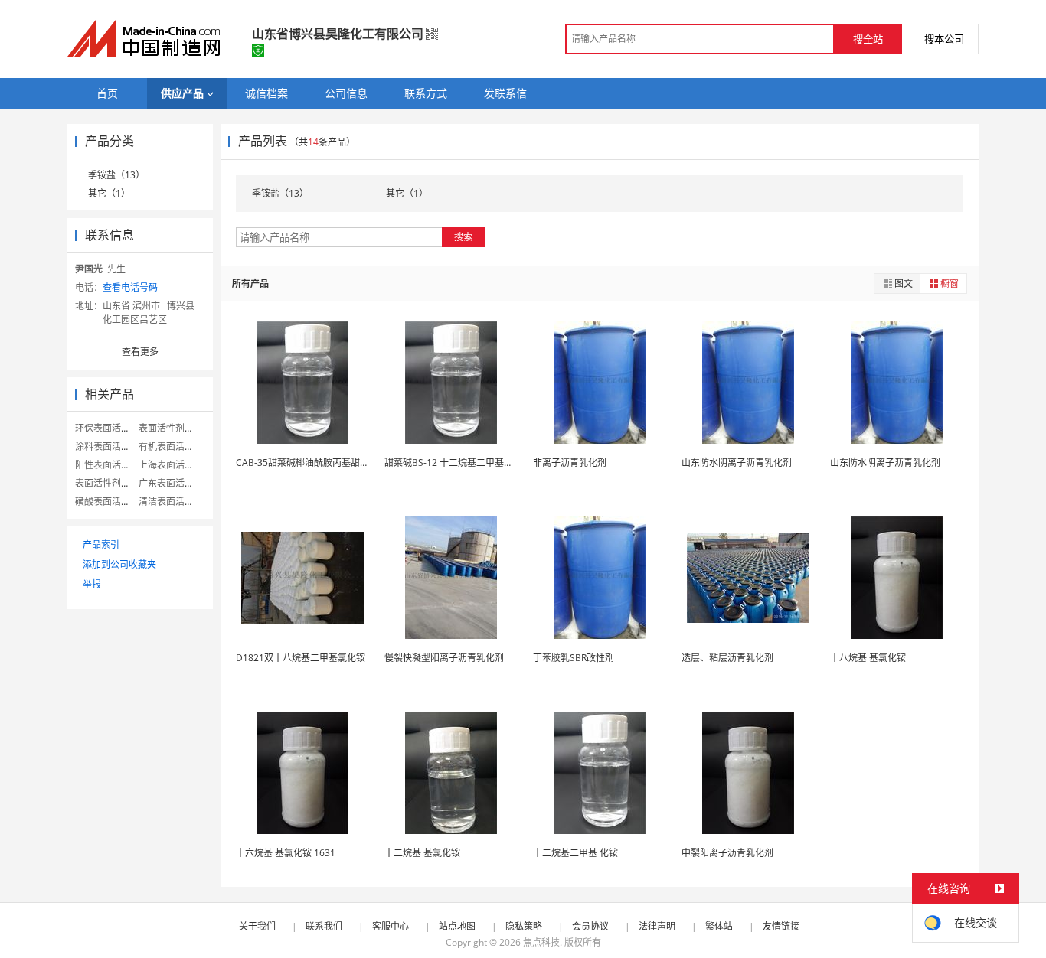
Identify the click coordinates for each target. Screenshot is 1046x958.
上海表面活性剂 (171, 464)
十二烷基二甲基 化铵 (575, 852)
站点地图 (457, 926)
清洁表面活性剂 (171, 501)
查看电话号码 (130, 287)
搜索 (463, 236)
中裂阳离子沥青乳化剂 (727, 852)
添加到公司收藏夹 (119, 564)
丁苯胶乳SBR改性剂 (573, 657)
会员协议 (590, 926)
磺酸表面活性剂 (107, 501)
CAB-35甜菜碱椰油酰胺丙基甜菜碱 (307, 462)
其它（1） (109, 193)
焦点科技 (541, 942)
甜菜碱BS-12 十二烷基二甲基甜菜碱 (457, 462)
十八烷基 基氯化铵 (868, 657)
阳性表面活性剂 (107, 464)
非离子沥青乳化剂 (569, 462)
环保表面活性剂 (107, 428)
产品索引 (101, 544)
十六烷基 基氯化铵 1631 (285, 852)
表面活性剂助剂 (107, 483)
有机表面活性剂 (171, 446)
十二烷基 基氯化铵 (422, 852)
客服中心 (390, 926)
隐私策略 (523, 926)
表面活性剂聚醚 (171, 428)
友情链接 (781, 926)
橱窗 (949, 283)
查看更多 (140, 351)
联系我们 (324, 926)
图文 (903, 283)
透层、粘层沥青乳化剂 (727, 657)
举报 (92, 584)
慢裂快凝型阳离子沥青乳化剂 (444, 657)
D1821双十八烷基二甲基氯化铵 (300, 657)
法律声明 (657, 926)
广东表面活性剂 (171, 483)
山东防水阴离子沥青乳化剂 (737, 462)
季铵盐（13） (116, 174)
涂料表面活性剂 (107, 446)
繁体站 (719, 926)
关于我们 (257, 926)
